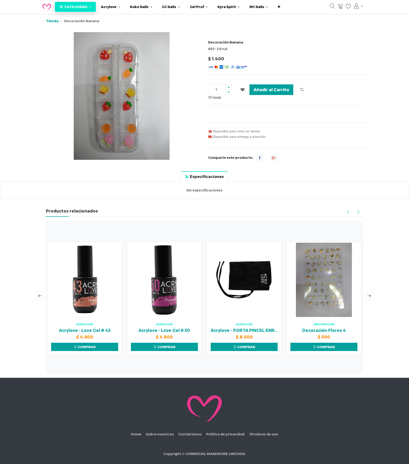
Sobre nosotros (160, 434)
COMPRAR (86, 347)
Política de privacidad (225, 434)
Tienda (52, 21)
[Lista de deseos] (348, 7)
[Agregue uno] (228, 86)
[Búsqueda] (332, 7)
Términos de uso (263, 434)
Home (136, 434)
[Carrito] (340, 7)
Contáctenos (190, 434)
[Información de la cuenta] (358, 6)
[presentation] (40, 295)
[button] (279, 7)
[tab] (204, 176)
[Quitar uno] (228, 92)
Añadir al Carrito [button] (271, 89)
